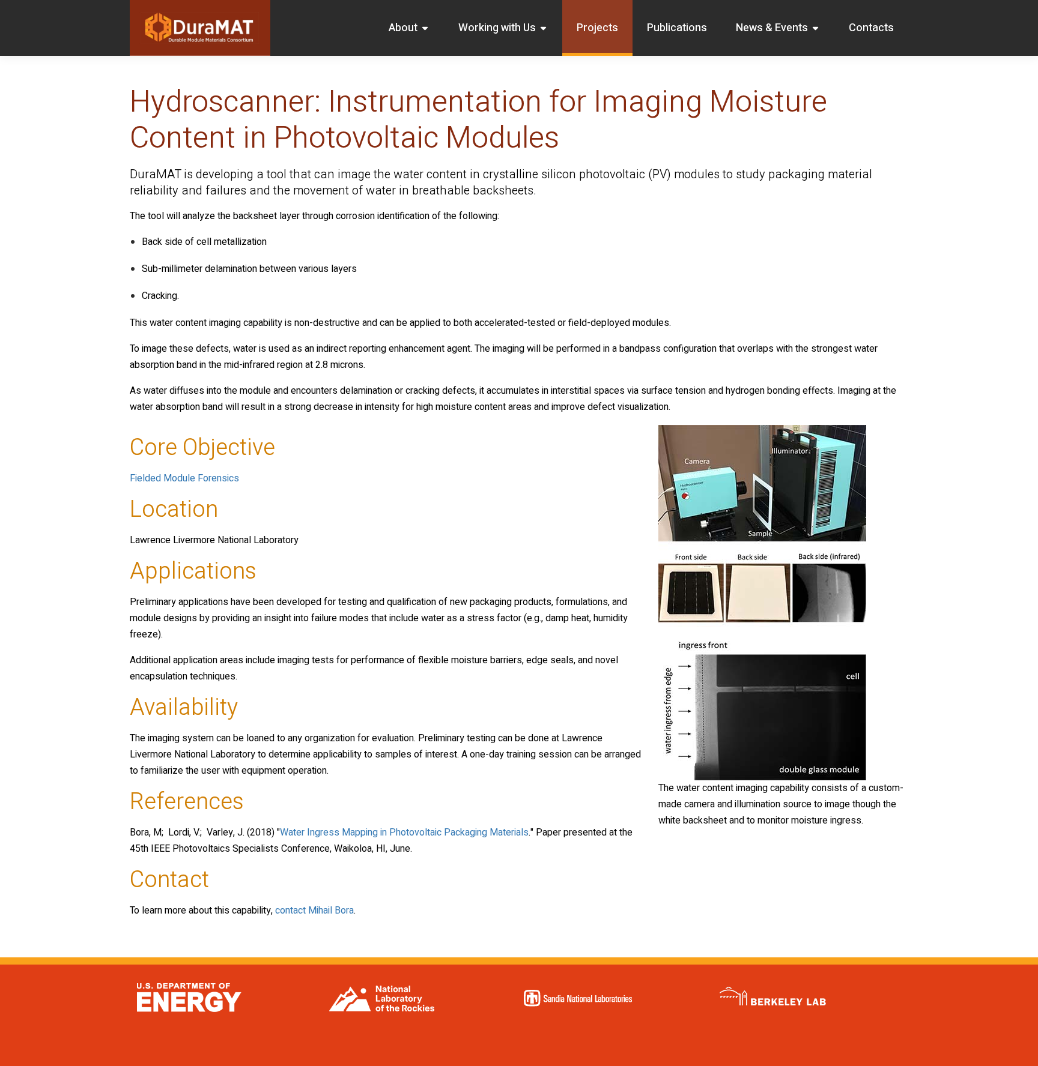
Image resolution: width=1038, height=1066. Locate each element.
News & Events (772, 28)
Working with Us (497, 28)
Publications (677, 28)
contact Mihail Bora (314, 910)
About (403, 28)
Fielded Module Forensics (184, 478)
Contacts (871, 28)
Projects (597, 28)
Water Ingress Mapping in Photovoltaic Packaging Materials (404, 832)
